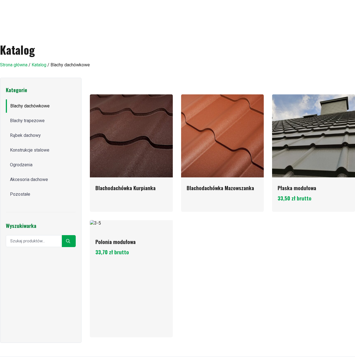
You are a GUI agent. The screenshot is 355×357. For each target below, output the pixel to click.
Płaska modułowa (297, 188)
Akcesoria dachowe (29, 179)
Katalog (39, 64)
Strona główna (13, 64)
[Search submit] (69, 241)
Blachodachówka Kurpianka (125, 188)
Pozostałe (20, 194)
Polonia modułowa (115, 242)
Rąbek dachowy (25, 135)
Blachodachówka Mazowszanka (220, 188)
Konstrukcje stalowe (29, 150)
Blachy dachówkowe (30, 106)
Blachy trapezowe (27, 120)
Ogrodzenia (21, 164)
